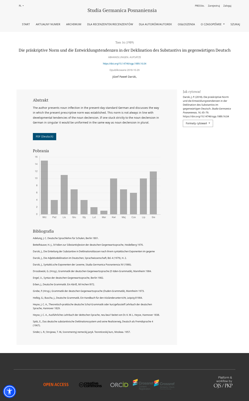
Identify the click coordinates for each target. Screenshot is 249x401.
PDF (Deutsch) (44, 136)
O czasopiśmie (211, 24)
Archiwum (73, 24)
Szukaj (235, 24)
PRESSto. (199, 5)
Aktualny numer (48, 24)
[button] (9, 391)
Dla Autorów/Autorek (155, 24)
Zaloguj (227, 5)
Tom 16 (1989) (124, 42)
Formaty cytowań (197, 123)
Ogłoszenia (186, 24)
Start (26, 24)
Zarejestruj (214, 5)
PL (22, 5)
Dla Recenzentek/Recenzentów (110, 24)
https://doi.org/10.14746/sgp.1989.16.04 (124, 63)
